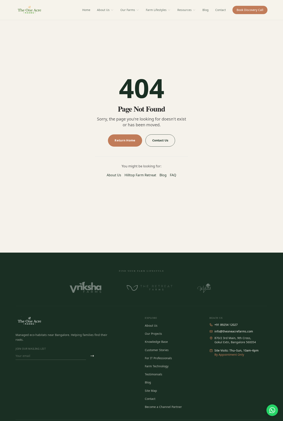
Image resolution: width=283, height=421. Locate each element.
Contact (220, 10)
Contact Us (160, 140)
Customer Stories (157, 350)
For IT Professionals (158, 358)
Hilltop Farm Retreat (140, 175)
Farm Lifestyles (156, 10)
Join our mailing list (31, 348)
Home (86, 10)
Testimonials (153, 374)
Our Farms (127, 10)
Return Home (125, 140)
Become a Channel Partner (163, 407)
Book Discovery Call (250, 10)
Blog (205, 10)
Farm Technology (156, 366)
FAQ (173, 175)
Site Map (151, 391)
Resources (184, 10)
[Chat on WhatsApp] (272, 410)
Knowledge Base (156, 342)
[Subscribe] (92, 356)
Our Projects (153, 334)
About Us (103, 10)
